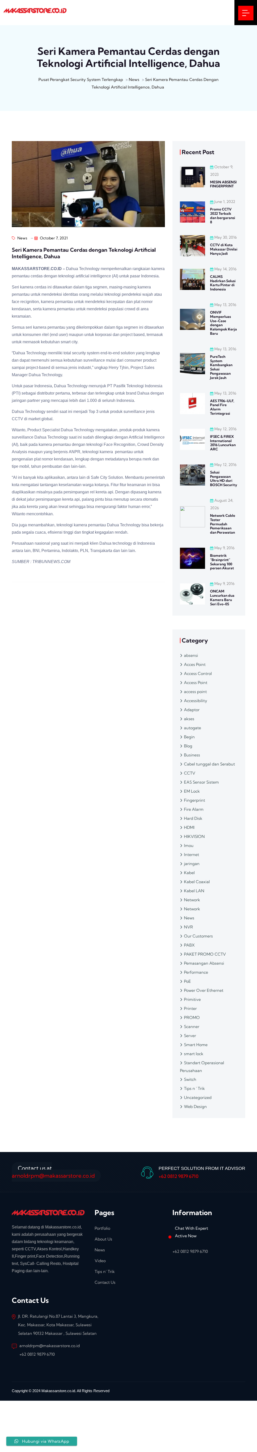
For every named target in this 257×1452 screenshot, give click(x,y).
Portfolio (102, 1228)
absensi (191, 655)
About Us (103, 1239)
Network (192, 899)
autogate (192, 727)
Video (100, 1260)
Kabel (189, 872)
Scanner (191, 1026)
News (21, 238)
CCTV (189, 773)
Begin (189, 736)
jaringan (192, 863)
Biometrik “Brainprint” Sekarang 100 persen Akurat (222, 561)
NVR (188, 926)
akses (189, 718)
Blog (188, 745)
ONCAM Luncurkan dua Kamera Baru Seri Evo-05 (222, 597)
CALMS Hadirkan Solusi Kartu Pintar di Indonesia (223, 282)
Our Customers (198, 935)
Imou (189, 845)
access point (195, 691)
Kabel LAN (194, 890)
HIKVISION (194, 836)
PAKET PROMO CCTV (205, 954)
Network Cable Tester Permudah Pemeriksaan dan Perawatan (222, 524)
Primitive (192, 999)
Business (192, 754)
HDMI (189, 827)
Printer (190, 1008)
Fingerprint (194, 800)
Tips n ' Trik (194, 1088)
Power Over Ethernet (203, 990)
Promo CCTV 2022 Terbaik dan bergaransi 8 (222, 215)
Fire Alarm (194, 809)
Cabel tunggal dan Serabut (209, 763)
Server (190, 1035)
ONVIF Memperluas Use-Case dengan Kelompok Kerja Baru (223, 323)
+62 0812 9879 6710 (179, 1176)
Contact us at (53, 1172)
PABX (189, 945)
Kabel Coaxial (197, 881)
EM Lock (192, 791)
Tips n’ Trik (105, 1271)
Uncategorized (198, 1097)
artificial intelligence (93, 276)
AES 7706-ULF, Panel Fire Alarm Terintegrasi (222, 407)
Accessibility (195, 700)
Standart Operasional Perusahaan (202, 1066)
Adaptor (192, 709)
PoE (187, 981)
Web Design (195, 1106)
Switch (190, 1079)
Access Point (195, 682)
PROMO (192, 1017)
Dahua (72, 269)
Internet (191, 854)
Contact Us (105, 1282)
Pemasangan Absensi (204, 963)
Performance (196, 972)
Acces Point (195, 664)
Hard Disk (193, 818)
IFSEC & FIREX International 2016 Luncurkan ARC (223, 442)
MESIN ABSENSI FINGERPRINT (223, 184)
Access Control (198, 673)
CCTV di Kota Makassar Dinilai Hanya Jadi (223, 249)
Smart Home (196, 1044)
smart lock (193, 1053)
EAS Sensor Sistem (201, 782)
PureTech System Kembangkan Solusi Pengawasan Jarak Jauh (221, 367)
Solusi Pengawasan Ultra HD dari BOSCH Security (223, 478)
